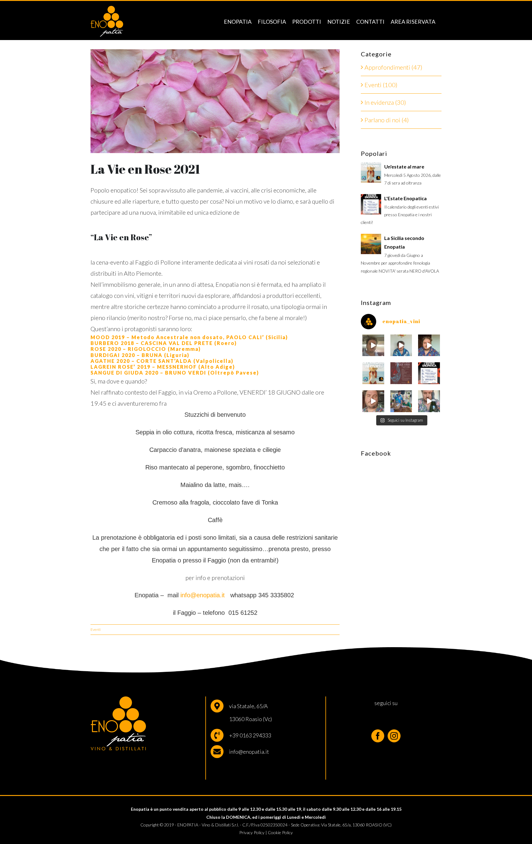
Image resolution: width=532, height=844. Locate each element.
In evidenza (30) (385, 102)
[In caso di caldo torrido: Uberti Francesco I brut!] (429, 401)
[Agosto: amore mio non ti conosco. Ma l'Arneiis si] (373, 345)
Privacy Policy (251, 832)
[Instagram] (394, 735)
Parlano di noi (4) (387, 120)
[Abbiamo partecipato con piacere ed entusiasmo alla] (401, 401)
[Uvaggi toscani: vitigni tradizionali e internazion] (373, 401)
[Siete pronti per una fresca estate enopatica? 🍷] (429, 373)
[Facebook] (377, 735)
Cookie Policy (280, 832)
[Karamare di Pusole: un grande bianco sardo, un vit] (429, 345)
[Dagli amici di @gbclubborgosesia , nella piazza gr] (401, 373)
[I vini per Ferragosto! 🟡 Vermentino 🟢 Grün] (401, 345)
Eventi (96, 629)
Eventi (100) (381, 84)
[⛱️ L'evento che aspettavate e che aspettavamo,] (373, 373)
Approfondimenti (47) (393, 67)
